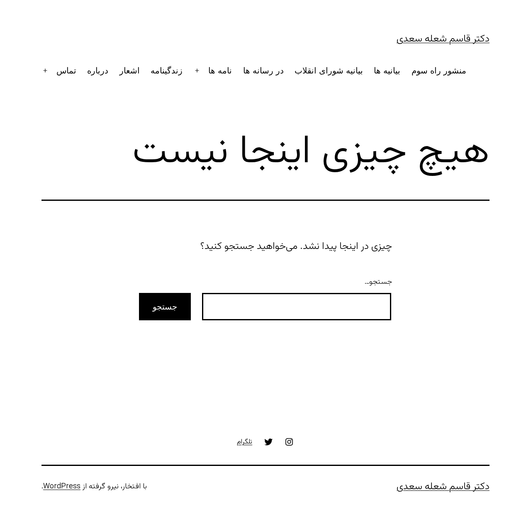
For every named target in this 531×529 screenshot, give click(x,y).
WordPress (61, 486)
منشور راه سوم (439, 71)
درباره (97, 71)
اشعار (129, 71)
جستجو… (378, 282)
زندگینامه (167, 71)
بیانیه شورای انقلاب (329, 71)
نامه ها (220, 71)
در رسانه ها (263, 71)
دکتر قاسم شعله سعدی (443, 39)
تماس (66, 71)
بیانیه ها (387, 71)
